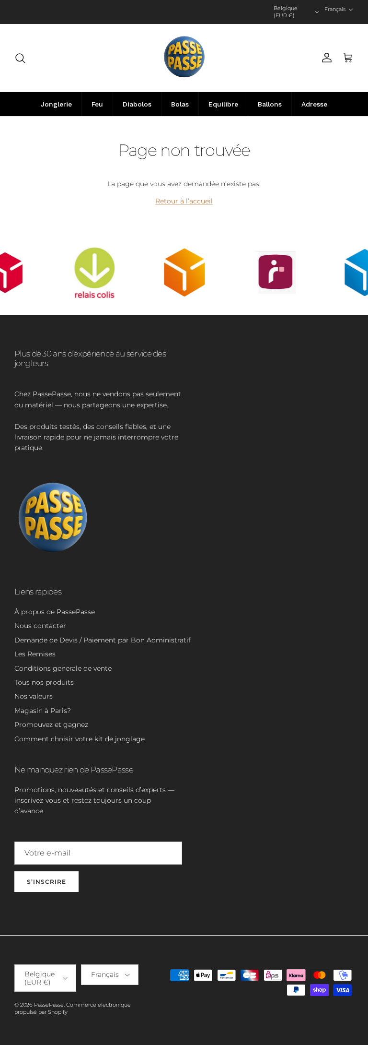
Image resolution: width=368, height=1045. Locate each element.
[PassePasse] (184, 58)
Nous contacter (40, 625)
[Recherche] (20, 58)
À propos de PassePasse (54, 611)
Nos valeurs (33, 696)
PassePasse (49, 1004)
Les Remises (35, 654)
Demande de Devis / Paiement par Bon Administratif (102, 640)
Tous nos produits (44, 682)
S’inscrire (46, 881)
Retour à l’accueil (184, 201)
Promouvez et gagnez (51, 724)
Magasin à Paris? (42, 710)
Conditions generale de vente (63, 668)
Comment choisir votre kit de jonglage (79, 739)
